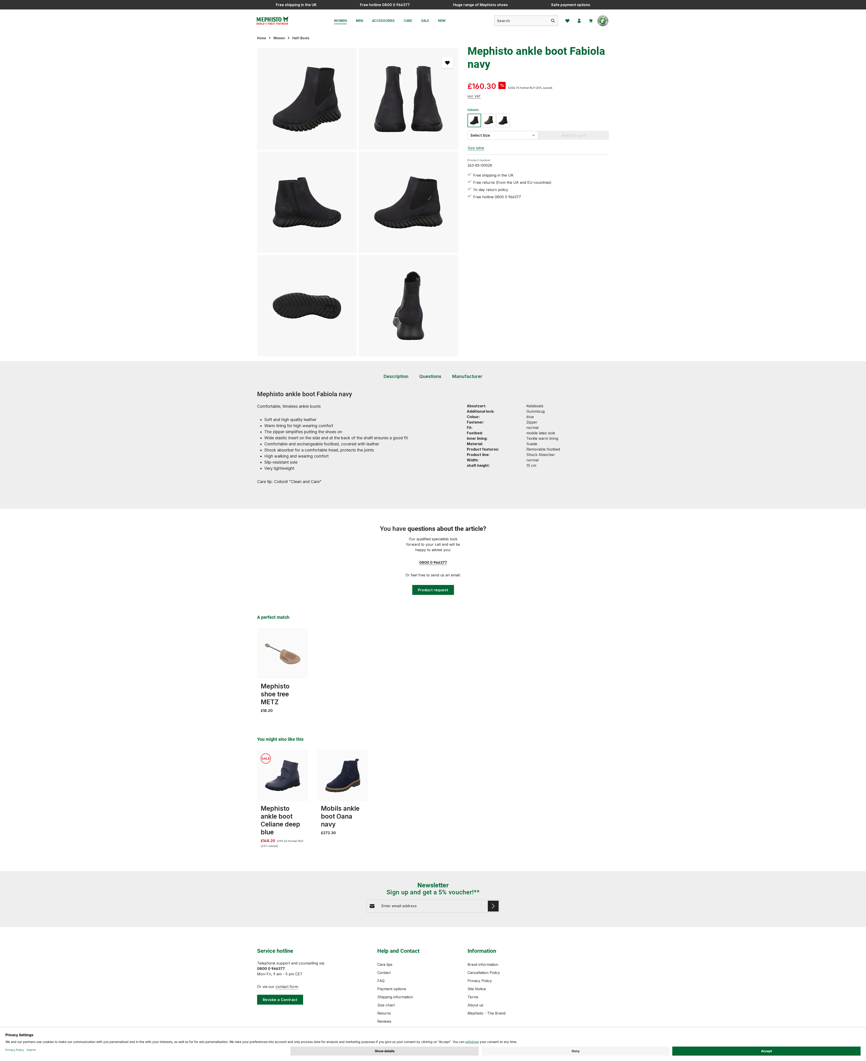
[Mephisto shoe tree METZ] (282, 653)
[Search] (553, 21)
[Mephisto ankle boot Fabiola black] (503, 120)
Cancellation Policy (484, 972)
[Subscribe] (493, 906)
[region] (358, 202)
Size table (476, 148)
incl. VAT (474, 96)
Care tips (384, 964)
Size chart (386, 1005)
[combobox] (521, 21)
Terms (473, 997)
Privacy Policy (480, 980)
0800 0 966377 (433, 562)
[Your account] (579, 20)
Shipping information (395, 997)
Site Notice (477, 989)
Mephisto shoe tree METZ (275, 694)
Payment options (391, 989)
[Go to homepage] (272, 20)
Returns (384, 1013)
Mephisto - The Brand (486, 1013)
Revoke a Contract (280, 999)
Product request (433, 590)
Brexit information (483, 964)
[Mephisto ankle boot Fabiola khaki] (488, 120)
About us (475, 1005)
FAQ (381, 980)
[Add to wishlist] (447, 62)
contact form (287, 986)
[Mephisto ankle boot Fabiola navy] (307, 99)
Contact (384, 972)
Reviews (384, 1021)
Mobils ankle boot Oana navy (340, 816)
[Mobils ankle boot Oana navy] (343, 775)
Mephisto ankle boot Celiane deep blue (280, 820)
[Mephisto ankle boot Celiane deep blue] (282, 775)
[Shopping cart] (590, 20)
